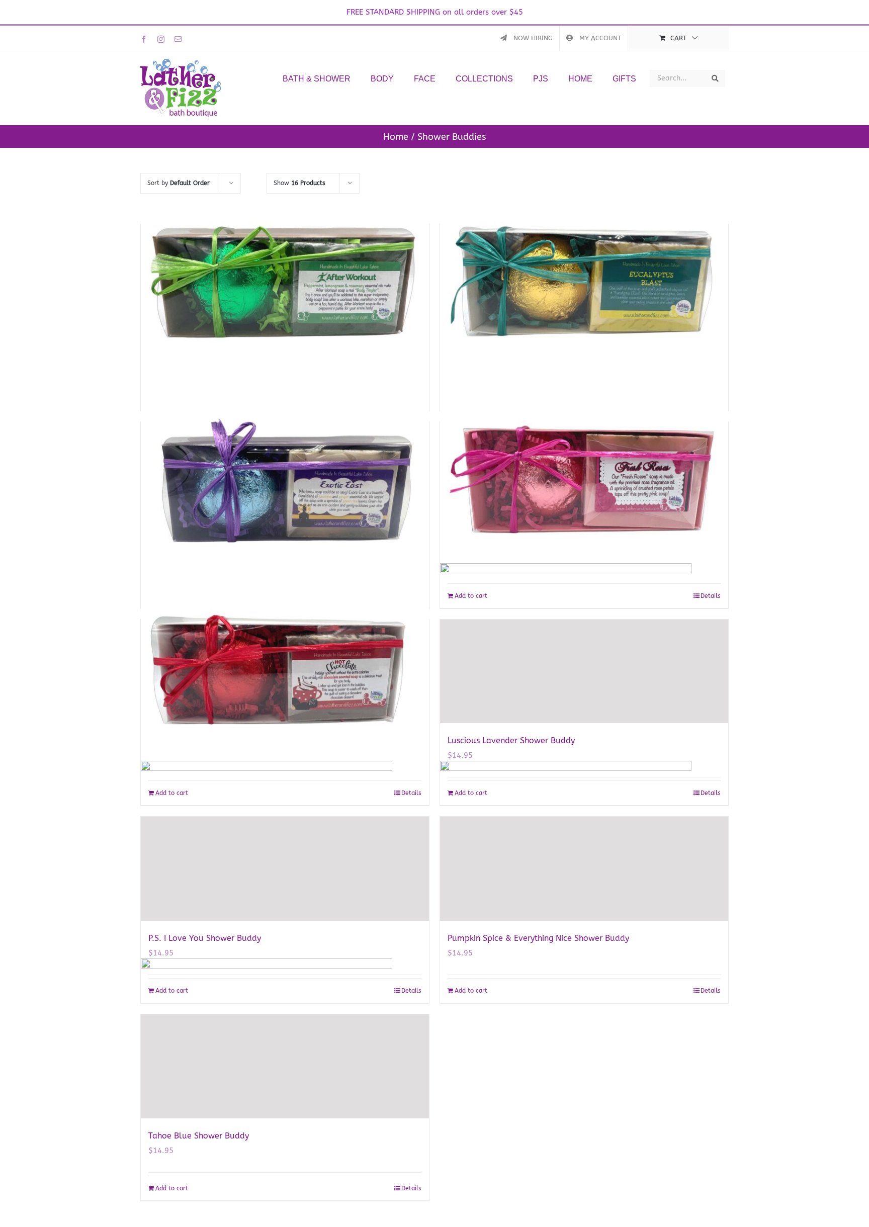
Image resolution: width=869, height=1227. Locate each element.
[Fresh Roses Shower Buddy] (584, 474)
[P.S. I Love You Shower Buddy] (285, 869)
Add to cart (471, 990)
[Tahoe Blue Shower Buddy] (285, 1066)
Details (711, 990)
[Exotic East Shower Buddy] (285, 474)
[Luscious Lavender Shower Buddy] (584, 672)
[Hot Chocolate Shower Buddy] (285, 672)
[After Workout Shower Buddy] (285, 276)
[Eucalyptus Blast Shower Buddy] (584, 276)
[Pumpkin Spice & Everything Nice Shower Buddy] (584, 869)
